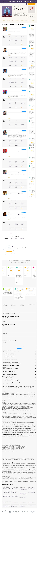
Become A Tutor (14, 1)
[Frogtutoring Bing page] (32, 511)
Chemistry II (10, 183)
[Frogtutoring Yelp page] (4, 511)
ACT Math (22, 207)
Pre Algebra (16, 40)
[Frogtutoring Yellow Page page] (10, 511)
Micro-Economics (22, 102)
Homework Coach (23, 57)
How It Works (18, 1)
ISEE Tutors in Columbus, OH (14, 488)
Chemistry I (10, 182)
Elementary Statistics (11, 61)
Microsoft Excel (22, 203)
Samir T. (9, 170)
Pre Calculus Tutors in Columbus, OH (31, 487)
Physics (22, 61)
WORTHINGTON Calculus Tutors (23, 506)
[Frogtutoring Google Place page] (16, 511)
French (9, 224)
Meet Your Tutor (22, 238)
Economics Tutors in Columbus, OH (31, 488)
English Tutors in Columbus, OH (14, 496)
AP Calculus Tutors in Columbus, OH (23, 489)
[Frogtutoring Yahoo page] (25, 511)
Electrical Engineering (11, 186)
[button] (30, 10)
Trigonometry (10, 144)
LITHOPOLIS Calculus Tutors (22, 505)
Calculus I (10, 40)
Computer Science (23, 78)
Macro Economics (10, 228)
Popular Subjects (5, 486)
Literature (16, 107)
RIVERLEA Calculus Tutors (30, 505)
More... (22, 44)
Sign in (28, 1)
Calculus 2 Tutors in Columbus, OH (31, 492)
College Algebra (10, 57)
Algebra (22, 120)
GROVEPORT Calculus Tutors (14, 506)
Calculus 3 (10, 103)
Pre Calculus (22, 36)
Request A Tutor (6, 238)
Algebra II (10, 65)
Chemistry (16, 61)
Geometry (16, 65)
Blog (21, 1)
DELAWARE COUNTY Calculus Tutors (6, 506)
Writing (21, 141)
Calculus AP (16, 86)
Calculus (16, 123)
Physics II (16, 36)
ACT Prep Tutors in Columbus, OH (14, 487)
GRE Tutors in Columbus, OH (14, 491)
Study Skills (16, 207)
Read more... (9, 34)
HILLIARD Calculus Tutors (13, 505)
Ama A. (9, 212)
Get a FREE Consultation (14, 238)
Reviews (25, 1)
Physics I (9, 44)
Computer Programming (11, 82)
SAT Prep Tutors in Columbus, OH (6, 496)
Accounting (10, 99)
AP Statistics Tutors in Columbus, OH (6, 492)
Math (9, 36)
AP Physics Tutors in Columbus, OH (6, 491)
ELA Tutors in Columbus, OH (30, 491)
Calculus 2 (10, 102)
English (15, 102)
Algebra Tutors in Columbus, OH (23, 493)
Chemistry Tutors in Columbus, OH (6, 488)
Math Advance (22, 124)
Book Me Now (24, 149)
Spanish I (16, 78)
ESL (15, 103)
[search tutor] (26, 4)
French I (15, 228)
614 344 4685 (32, 1)
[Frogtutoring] (4, 1)
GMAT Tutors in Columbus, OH (14, 492)
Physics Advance (22, 103)
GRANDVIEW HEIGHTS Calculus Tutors (6, 505)
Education (10, 107)
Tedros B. (9, 191)
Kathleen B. (9, 130)
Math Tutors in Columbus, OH (6, 487)
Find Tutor (9, 1)
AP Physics (16, 186)
